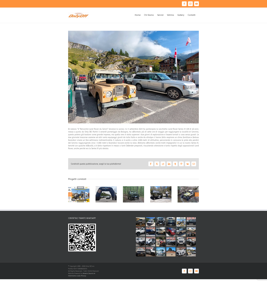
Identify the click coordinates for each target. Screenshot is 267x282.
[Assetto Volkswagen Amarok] (191, 242)
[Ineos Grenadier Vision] (191, 222)
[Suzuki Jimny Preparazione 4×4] (140, 242)
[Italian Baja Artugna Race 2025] (191, 232)
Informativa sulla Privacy (77, 276)
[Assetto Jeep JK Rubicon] (181, 242)
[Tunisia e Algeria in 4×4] (171, 252)
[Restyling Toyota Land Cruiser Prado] (160, 232)
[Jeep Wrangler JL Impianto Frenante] (140, 222)
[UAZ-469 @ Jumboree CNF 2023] (160, 187)
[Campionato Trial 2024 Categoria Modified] (160, 242)
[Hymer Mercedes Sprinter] (150, 222)
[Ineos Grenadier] (150, 252)
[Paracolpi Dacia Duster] (171, 222)
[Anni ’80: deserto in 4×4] (160, 252)
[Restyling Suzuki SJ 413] (140, 232)
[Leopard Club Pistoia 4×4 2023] (106, 187)
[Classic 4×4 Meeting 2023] (133, 187)
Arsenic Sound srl (89, 273)
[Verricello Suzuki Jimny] (160, 222)
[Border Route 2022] (188, 187)
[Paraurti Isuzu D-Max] (140, 252)
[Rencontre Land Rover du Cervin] (191, 252)
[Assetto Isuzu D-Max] (171, 232)
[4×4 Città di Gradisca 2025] (78, 187)
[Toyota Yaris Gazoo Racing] (181, 252)
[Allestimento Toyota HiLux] (181, 232)
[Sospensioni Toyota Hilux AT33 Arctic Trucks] (171, 242)
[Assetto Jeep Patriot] (150, 232)
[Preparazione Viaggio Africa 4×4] (150, 242)
